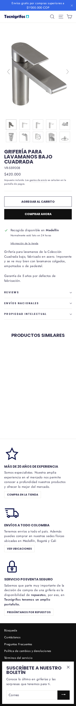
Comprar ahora (38, 214)
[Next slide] (67, 71)
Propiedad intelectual (25, 314)
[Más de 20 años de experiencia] (11, 453)
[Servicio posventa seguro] (11, 566)
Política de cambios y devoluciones (27, 651)
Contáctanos (12, 637)
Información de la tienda (24, 243)
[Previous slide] (8, 71)
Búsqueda (10, 630)
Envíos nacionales (21, 303)
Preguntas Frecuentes (18, 644)
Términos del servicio (18, 658)
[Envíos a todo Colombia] (11, 512)
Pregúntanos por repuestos (29, 612)
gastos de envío (38, 180)
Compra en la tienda (22, 494)
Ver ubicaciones (19, 548)
